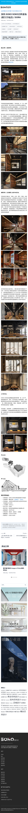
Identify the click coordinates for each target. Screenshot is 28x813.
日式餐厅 (9, 29)
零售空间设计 (10, 711)
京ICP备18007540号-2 (8, 810)
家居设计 (3, 703)
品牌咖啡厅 (20, 694)
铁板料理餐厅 (5, 31)
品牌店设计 (24, 694)
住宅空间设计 (23, 690)
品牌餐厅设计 (5, 26)
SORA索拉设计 (16, 23)
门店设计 (23, 709)
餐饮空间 (19, 11)
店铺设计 (4, 29)
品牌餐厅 (16, 499)
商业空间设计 (13, 697)
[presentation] (14, 557)
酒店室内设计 (14, 709)
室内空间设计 (12, 26)
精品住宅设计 (12, 707)
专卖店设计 (3, 690)
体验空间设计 (13, 692)
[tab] (11, 577)
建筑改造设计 (6, 705)
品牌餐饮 (4, 11)
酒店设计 (19, 709)
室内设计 (23, 700)
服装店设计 (16, 705)
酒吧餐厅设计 (9, 709)
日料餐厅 (10, 11)
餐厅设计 (11, 31)
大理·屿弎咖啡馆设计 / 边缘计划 (21, 535)
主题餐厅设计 (9, 690)
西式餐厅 (22, 707)
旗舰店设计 (12, 705)
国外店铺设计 (22, 697)
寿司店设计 (19, 26)
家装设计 (7, 703)
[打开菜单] (23, 7)
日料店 (21, 499)
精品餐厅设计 (17, 707)
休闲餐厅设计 (15, 690)
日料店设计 (15, 29)
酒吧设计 (5, 709)
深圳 (14, 11)
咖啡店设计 (9, 694)
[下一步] (24, 562)
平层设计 (11, 703)
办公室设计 (22, 692)
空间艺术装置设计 (6, 707)
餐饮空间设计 (18, 31)
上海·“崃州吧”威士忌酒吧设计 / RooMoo (6, 535)
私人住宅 (21, 705)
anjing (4, 20)
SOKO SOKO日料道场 (6, 23)
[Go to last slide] (4, 562)
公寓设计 (18, 692)
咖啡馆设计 (15, 694)
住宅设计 (3, 692)
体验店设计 (8, 692)
